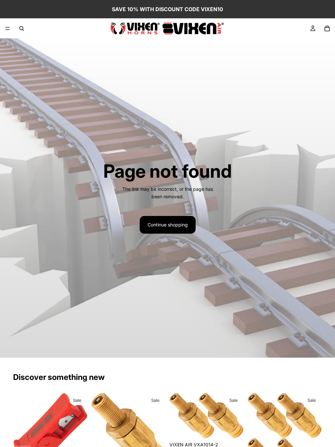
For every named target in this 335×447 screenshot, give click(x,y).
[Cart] (327, 28)
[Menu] (7, 28)
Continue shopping (168, 224)
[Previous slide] (176, 415)
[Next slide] (236, 415)
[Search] (21, 28)
